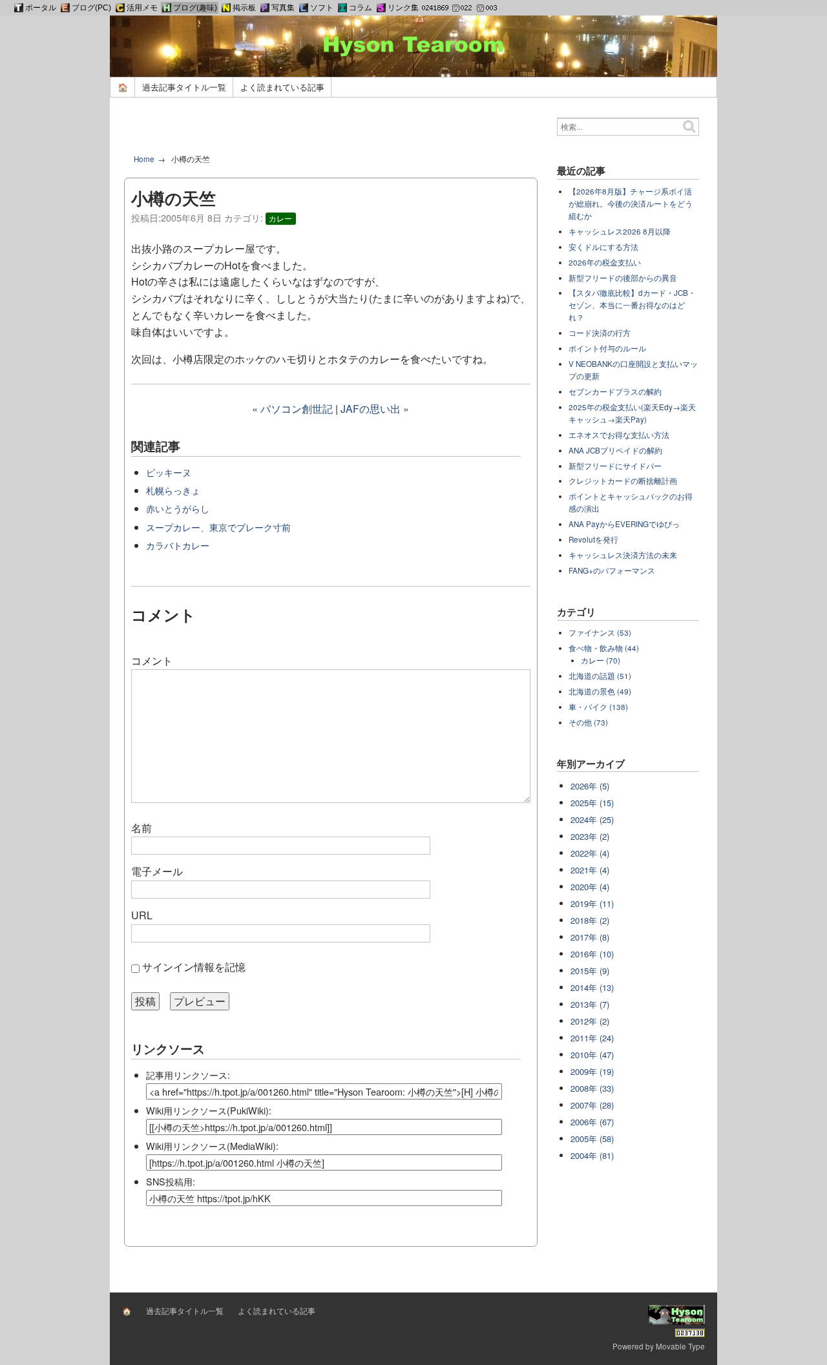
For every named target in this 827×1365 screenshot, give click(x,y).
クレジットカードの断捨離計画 (623, 480)
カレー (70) (600, 660)
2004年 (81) (592, 1155)
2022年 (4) (590, 853)
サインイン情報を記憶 (194, 966)
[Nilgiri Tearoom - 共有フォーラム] (226, 7)
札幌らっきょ (173, 490)
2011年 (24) (592, 1038)
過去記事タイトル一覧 (184, 87)
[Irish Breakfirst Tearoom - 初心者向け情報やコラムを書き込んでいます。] (342, 7)
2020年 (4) (590, 886)
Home (144, 159)
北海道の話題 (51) (600, 676)
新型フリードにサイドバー (615, 466)
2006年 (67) (592, 1122)
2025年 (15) (592, 803)
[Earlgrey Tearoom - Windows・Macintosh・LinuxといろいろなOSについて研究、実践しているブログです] (65, 7)
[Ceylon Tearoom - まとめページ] (120, 7)
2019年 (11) (592, 903)
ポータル (40, 8)
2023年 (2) (590, 836)
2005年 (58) (592, 1138)
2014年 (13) (592, 987)
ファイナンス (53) (600, 632)
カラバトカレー (177, 545)
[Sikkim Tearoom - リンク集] (381, 7)
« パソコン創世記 (292, 408)
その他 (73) (588, 722)
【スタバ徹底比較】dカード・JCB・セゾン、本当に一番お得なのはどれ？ (632, 304)
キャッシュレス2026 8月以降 (620, 231)
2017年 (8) (590, 937)
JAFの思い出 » (374, 408)
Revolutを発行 (593, 539)
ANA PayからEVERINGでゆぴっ (624, 524)
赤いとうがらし (177, 508)
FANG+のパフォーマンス (612, 570)
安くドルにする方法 (603, 247)
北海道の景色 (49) (600, 691)
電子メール (157, 871)
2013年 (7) (590, 1004)
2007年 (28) (592, 1105)
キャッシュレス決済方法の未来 (623, 555)
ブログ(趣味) (195, 8)
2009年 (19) (592, 1071)
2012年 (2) (590, 1021)
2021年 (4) (590, 870)
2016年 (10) (592, 954)
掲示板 (244, 8)
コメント (152, 660)
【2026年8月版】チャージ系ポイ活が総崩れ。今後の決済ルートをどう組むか (631, 203)
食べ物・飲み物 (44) (604, 648)
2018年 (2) (590, 920)
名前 (141, 827)
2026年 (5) (590, 786)
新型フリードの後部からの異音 (623, 278)
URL (141, 915)
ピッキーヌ (168, 472)
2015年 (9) (590, 970)
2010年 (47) (592, 1054)
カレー (280, 218)
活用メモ (142, 8)
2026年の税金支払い (605, 262)
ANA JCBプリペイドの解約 (615, 450)
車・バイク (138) (598, 707)
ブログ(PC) (91, 8)
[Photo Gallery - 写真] (264, 7)
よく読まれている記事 (282, 87)
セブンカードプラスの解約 (615, 391)
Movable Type (680, 1346)
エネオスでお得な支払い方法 (619, 435)
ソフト (321, 8)
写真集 (283, 8)
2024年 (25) (592, 819)
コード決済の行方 (600, 333)
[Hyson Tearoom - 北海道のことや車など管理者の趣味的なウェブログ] (166, 7)
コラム (360, 8)
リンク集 (403, 8)
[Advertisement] (331, 130)
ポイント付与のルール (607, 348)
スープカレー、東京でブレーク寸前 (218, 527)
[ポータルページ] (18, 7)
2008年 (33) (592, 1088)
